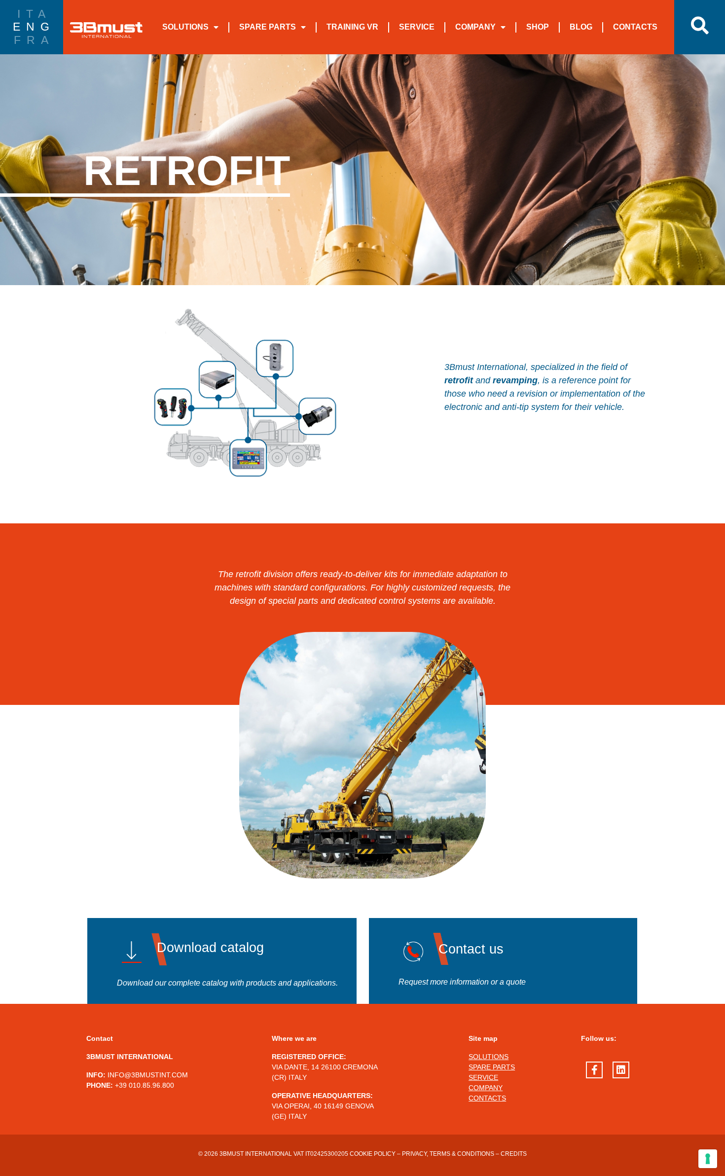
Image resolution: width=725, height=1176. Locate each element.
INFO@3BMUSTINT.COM (148, 1075)
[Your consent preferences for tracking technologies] (707, 1158)
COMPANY (475, 27)
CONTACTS (635, 27)
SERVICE (417, 27)
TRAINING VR (352, 27)
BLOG (581, 27)
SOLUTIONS (185, 27)
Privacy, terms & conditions (448, 1153)
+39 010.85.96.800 (144, 1085)
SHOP (537, 27)
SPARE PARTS (267, 27)
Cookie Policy (373, 1153)
